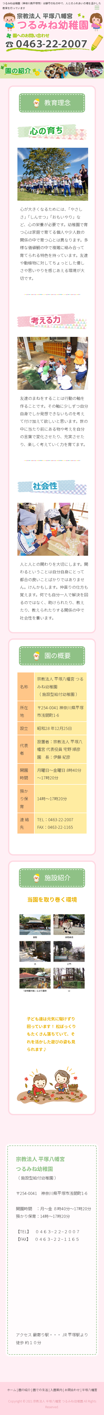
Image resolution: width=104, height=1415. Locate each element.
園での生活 (40, 1390)
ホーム (11, 1390)
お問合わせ (72, 1390)
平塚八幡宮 (89, 1390)
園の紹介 (24, 1390)
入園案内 (56, 1390)
